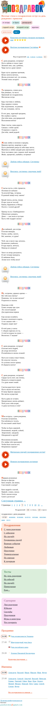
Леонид (40, 681)
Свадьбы (8, 612)
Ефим (25, 681)
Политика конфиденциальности (11, 700)
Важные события (12, 543)
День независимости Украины (22, 636)
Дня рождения (10, 604)
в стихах (39, 57)
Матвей (11, 684)
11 (39, 505)
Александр (12, 673)
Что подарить (10, 622)
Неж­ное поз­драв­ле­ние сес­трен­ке (24, 462)
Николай (25, 684)
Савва (36, 684)
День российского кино (19, 647)
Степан (11, 686)
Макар (27, 673)
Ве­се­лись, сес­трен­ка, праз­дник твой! (25, 171)
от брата (16, 23)
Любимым (9, 547)
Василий (20, 673)
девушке (35, 517)
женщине (12, 517)
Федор (44, 673)
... (42, 505)
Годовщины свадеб (13, 540)
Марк (39, 673)
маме (3, 520)
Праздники (9, 550)
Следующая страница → (13, 500)
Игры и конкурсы (12, 619)
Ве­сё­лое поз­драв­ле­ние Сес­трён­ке (24, 47)
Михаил (18, 684)
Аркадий (27, 679)
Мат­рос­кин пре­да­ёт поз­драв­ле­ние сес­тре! (27, 452)
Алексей (20, 679)
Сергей (41, 684)
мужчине (20, 517)
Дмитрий (18, 681)
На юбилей (9, 579)
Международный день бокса (21, 642)
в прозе (32, 57)
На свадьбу (9, 536)
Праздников (9, 615)
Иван (30, 681)
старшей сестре (8, 27)
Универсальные (11, 554)
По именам (9, 558)
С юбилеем (9, 533)
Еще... (7, 590)
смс (28, 57)
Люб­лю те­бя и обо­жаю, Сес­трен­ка (24, 162)
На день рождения (12, 576)
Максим (33, 673)
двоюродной (26, 23)
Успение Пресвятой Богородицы (23, 653)
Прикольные (10, 586)
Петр (31, 684)
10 (35, 505)
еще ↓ (16, 32)
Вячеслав (42, 679)
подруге (28, 517)
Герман (11, 681)
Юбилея (8, 608)
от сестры (6, 23)
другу (8, 520)
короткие (35, 27)
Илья (34, 681)
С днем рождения (12, 529)
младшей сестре (23, 27)
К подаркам (9, 561)
